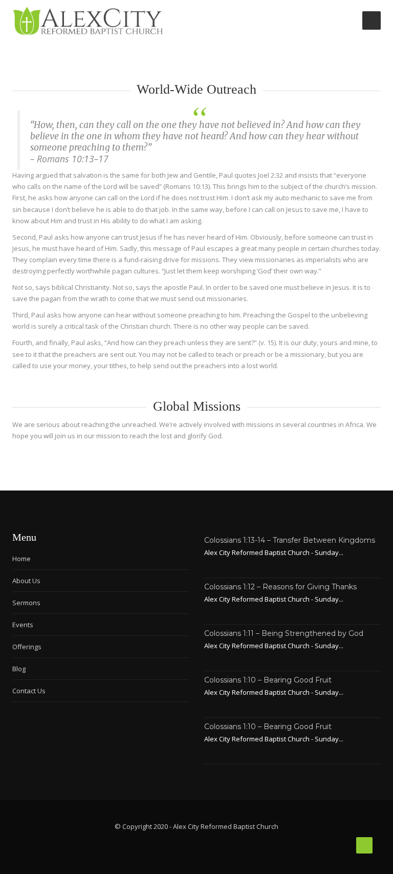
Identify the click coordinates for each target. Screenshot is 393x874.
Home (21, 558)
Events (22, 624)
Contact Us (29, 690)
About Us (26, 580)
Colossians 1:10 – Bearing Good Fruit (268, 680)
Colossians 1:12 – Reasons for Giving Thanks (280, 586)
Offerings (26, 646)
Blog (19, 668)
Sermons (26, 602)
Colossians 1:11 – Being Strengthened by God (283, 633)
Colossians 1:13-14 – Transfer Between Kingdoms (289, 540)
